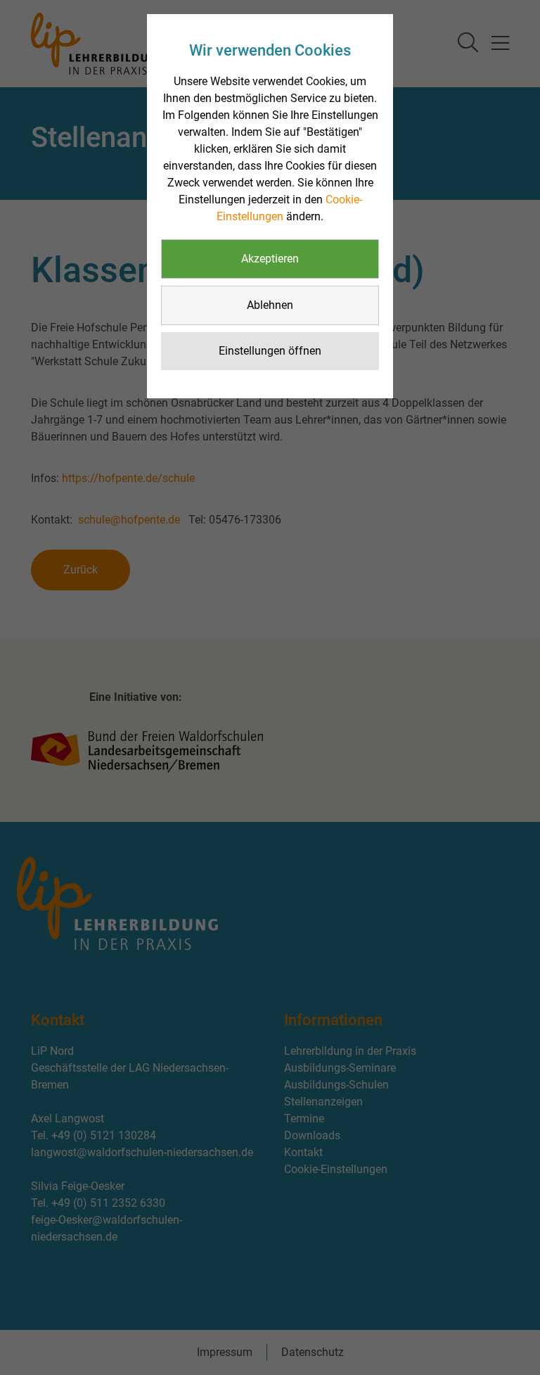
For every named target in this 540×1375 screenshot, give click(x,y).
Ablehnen (270, 305)
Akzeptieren (270, 258)
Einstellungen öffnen (270, 350)
